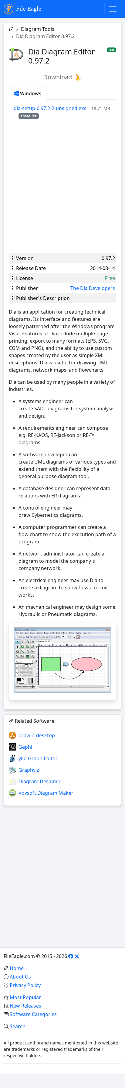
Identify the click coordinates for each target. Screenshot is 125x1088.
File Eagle (28, 8)
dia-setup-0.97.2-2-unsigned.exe (50, 108)
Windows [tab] (30, 93)
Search (17, 1026)
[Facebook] (70, 956)
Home (17, 968)
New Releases (25, 1005)
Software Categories (33, 1014)
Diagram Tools (37, 29)
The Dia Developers (92, 288)
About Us (20, 976)
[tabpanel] (65, 112)
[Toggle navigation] (112, 9)
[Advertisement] (62, 186)
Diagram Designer (40, 781)
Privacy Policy (25, 985)
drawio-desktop (37, 735)
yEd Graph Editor (38, 758)
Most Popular (25, 997)
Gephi (25, 747)
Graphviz (29, 770)
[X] (76, 956)
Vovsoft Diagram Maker (46, 793)
